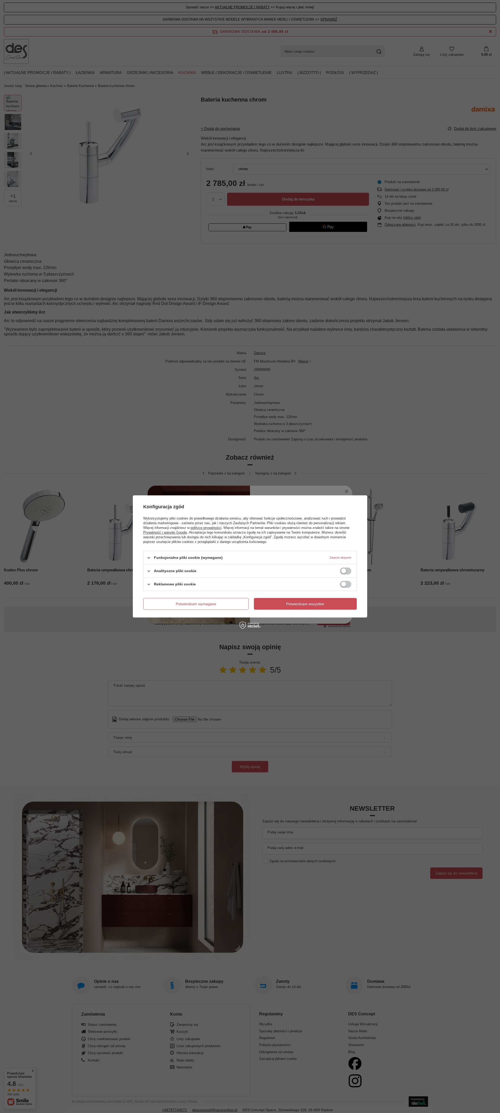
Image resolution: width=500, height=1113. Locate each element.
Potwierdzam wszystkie (305, 604)
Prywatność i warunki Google (165, 532)
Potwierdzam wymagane (196, 604)
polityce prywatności (206, 528)
